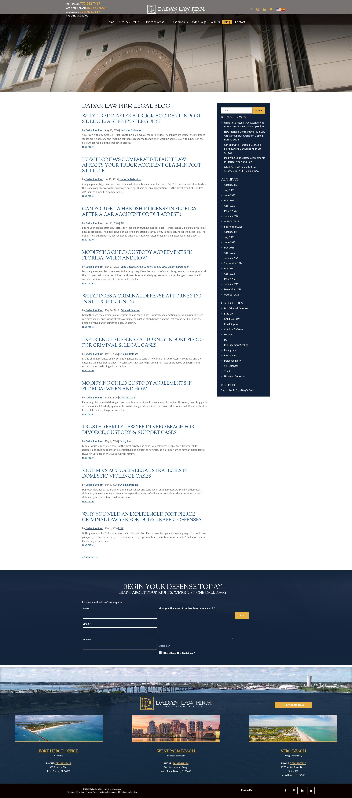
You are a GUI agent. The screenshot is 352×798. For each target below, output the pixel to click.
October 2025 (231, 221)
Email (87, 624)
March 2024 (230, 279)
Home (110, 22)
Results (215, 22)
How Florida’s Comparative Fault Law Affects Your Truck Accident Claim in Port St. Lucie (141, 165)
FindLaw (134, 792)
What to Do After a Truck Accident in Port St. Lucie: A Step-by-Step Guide (141, 119)
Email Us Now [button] (295, 705)
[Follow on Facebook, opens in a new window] (251, 9)
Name (87, 608)
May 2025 (229, 248)
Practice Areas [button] (155, 22)
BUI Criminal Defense (236, 308)
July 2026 (229, 190)
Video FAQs (199, 22)
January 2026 (231, 216)
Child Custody (128, 267)
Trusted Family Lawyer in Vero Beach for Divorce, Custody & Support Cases (138, 430)
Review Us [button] (246, 790)
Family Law (160, 267)
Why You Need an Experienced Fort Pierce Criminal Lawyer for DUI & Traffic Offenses (142, 517)
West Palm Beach (176, 751)
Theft (227, 371)
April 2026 (229, 206)
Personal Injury (232, 361)
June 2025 (229, 242)
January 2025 (231, 258)
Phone (87, 639)
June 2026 (229, 195)
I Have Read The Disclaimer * (179, 653)
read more (88, 147)
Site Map (80, 792)
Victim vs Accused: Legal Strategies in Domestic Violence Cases (135, 474)
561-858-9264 (96, 7)
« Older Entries (90, 557)
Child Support (145, 267)
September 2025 (233, 227)
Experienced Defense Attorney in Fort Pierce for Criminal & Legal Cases (143, 343)
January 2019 (231, 284)
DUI (122, 223)
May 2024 (229, 268)
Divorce (228, 335)
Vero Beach (293, 751)
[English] (279, 9)
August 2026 (230, 185)
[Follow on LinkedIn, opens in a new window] (264, 9)
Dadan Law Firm (94, 130)
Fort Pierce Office (59, 751)
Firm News (230, 355)
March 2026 (230, 211)
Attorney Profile (129, 22)
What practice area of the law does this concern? (187, 608)
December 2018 (232, 289)
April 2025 (229, 253)
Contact (240, 22)
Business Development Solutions (113, 792)
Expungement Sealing (236, 345)
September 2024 (233, 263)
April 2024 (229, 274)
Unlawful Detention (131, 130)
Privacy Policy (91, 792)
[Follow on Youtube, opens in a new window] (271, 9)
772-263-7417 (90, 3)
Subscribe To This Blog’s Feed (237, 390)
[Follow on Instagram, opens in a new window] (258, 9)
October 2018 (231, 295)
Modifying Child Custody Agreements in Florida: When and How (137, 255)
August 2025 (230, 232)
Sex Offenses (231, 366)
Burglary (228, 314)
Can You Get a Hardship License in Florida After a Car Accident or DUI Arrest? (139, 212)
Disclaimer (164, 646)
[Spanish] (283, 9)
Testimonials (179, 22)
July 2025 (229, 237)
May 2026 (229, 201)
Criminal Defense (130, 310)
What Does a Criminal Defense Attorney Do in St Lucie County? (141, 299)
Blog (227, 22)
